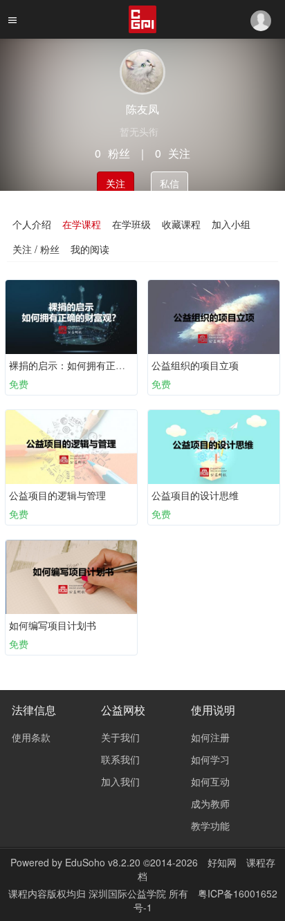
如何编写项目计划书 (52, 625)
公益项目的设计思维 (195, 495)
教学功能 (210, 825)
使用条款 (31, 737)
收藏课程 (181, 224)
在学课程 (81, 224)
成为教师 (210, 803)
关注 (115, 183)
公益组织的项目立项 (195, 365)
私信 (169, 183)
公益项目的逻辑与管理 (57, 495)
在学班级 (131, 224)
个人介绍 (31, 224)
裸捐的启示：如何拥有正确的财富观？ (91, 365)
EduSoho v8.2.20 (102, 862)
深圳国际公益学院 (129, 893)
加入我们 (120, 781)
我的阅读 (90, 249)
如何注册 (210, 737)
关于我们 (120, 737)
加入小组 (231, 224)
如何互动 (210, 781)
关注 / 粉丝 (35, 249)
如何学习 (210, 759)
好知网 (222, 862)
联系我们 (120, 759)
